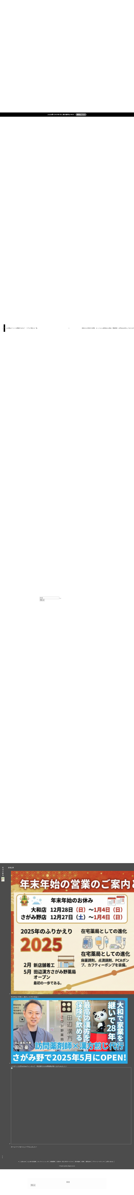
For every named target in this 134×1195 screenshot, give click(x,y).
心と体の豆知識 (31, 1161)
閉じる (42, 600)
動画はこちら (81, 114)
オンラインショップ (43, 1161)
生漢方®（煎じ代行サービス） (65, 1161)
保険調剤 (52, 1161)
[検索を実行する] (60, 598)
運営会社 (88, 1161)
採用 (82, 1161)
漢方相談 (77, 1161)
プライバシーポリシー (98, 1161)
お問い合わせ (109, 1161)
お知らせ (23, 1161)
